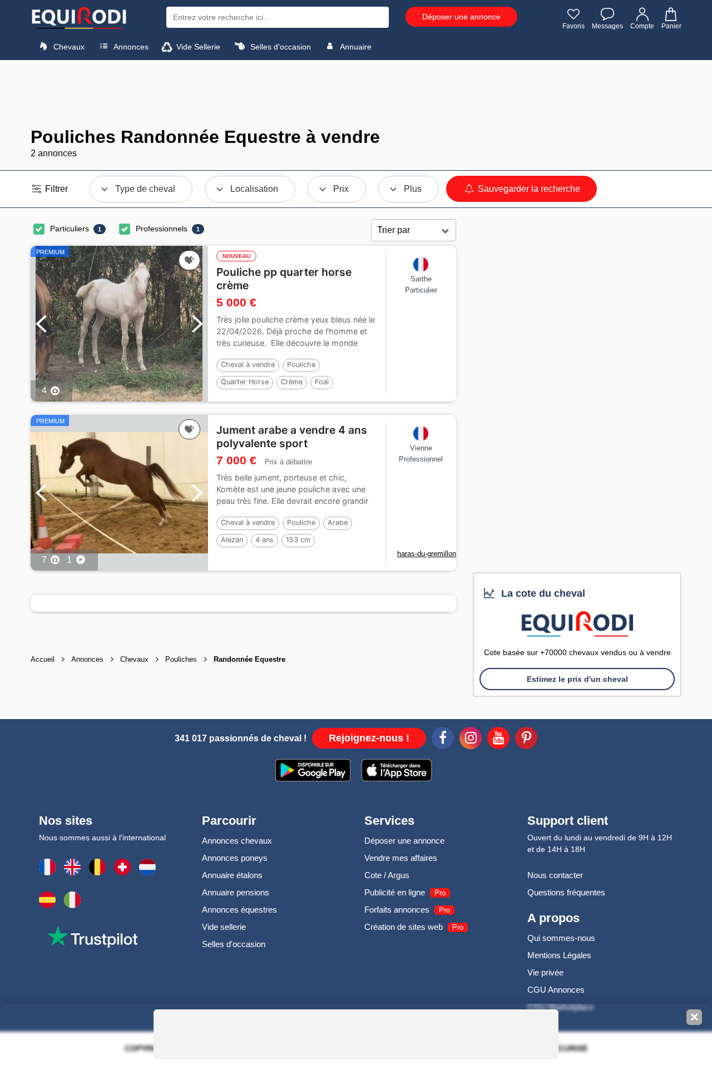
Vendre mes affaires (400, 858)
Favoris (573, 26)
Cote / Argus (386, 875)
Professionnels (161, 228)
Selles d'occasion (279, 46)
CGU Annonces (556, 989)
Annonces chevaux (237, 840)
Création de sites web (403, 927)
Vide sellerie (224, 927)
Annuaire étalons (232, 875)
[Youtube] (498, 740)
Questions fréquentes (566, 892)
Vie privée (545, 972)
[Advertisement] (356, 93)
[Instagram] (470, 740)
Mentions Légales (559, 955)
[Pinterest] (526, 740)
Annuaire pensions (235, 892)
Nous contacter (555, 875)
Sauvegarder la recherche (528, 189)
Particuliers (69, 228)
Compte (642, 26)
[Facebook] (443, 740)
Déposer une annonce (461, 16)
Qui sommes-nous (561, 938)
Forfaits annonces (396, 909)
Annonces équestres (239, 909)
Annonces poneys (235, 858)
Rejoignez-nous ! (369, 738)
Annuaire (355, 46)
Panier (671, 26)
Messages (607, 26)
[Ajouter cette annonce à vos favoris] (189, 260)
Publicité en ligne (394, 892)
